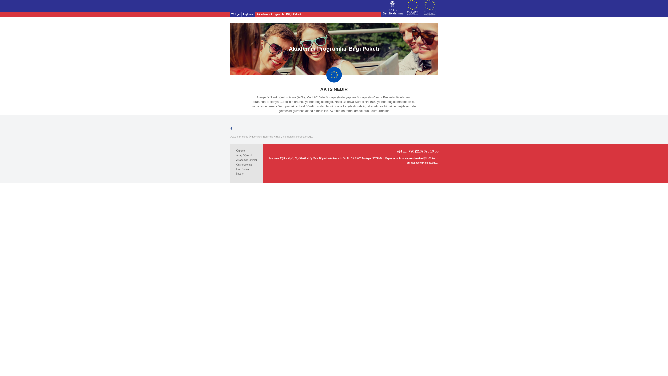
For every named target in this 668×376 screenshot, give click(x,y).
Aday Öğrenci (244, 155)
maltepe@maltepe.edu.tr (424, 162)
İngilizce (248, 14)
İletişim (240, 173)
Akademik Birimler (246, 159)
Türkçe (235, 14)
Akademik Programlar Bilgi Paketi (279, 14)
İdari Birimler (243, 169)
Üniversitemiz (244, 164)
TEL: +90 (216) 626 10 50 (419, 151)
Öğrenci (240, 150)
